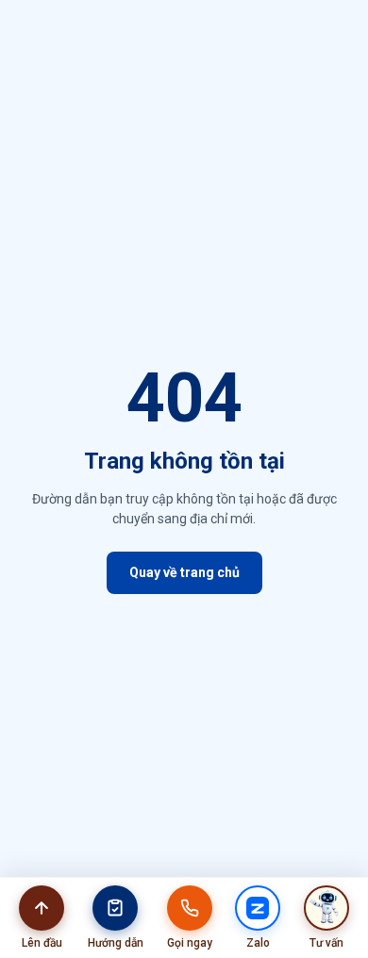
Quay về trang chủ (184, 572)
